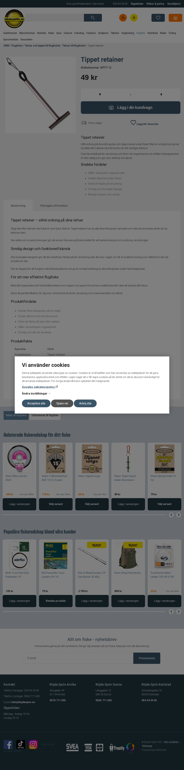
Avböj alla (85, 403)
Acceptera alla (36, 403)
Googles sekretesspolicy (39, 387)
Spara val (62, 403)
